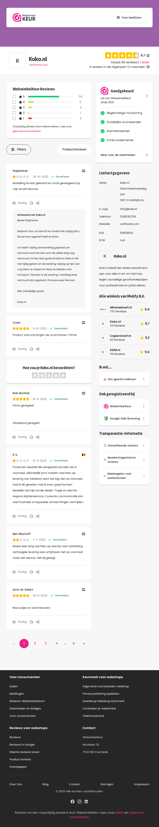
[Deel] (37, 203)
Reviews (15, 737)
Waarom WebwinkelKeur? (27, 701)
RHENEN (135, 200)
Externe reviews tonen (24, 752)
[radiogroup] (122, 55)
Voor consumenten (23, 716)
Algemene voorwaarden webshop (106, 686)
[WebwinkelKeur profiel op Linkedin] (86, 801)
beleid (119, 812)
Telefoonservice (93, 716)
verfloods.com (38, 65)
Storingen (106, 784)
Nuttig (22, 203)
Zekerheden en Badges (25, 708)
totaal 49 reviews (124, 62)
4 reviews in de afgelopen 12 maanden (117, 67)
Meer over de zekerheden (118, 155)
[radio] (108, 55)
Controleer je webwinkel (99, 708)
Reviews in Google (22, 745)
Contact (74, 784)
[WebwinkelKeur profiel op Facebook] (72, 801)
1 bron (144, 62)
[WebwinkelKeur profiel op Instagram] (79, 801)
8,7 (145, 55)
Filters (21, 149)
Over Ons (16, 784)
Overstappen (18, 767)
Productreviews (74, 149)
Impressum (141, 784)
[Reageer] (31, 203)
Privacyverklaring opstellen (101, 694)
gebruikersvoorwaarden (27, 131)
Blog (45, 784)
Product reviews (20, 759)
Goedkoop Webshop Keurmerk (103, 701)
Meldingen (17, 694)
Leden (14, 686)
